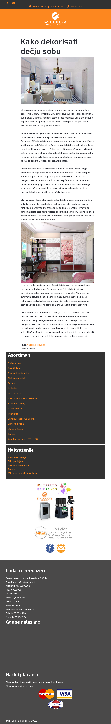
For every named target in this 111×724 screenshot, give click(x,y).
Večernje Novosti (36, 344)
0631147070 (76, 6)
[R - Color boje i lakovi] (55, 19)
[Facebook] (7, 3)
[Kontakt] (13, 3)
